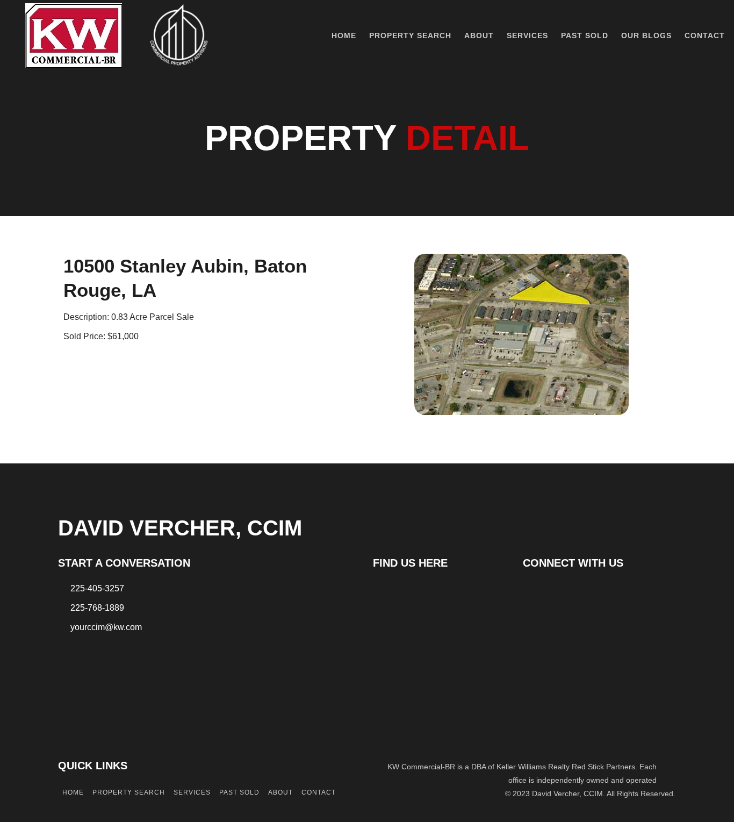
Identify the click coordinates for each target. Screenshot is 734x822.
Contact (705, 35)
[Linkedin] (550, 590)
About (479, 35)
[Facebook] (531, 590)
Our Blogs (646, 35)
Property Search (410, 35)
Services (527, 35)
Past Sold (584, 35)
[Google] (569, 590)
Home (344, 35)
